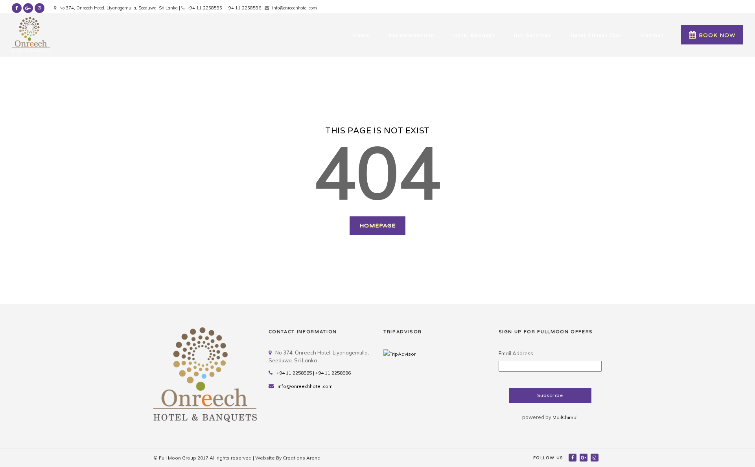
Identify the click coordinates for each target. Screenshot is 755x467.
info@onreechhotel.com (305, 386)
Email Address (516, 353)
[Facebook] (573, 457)
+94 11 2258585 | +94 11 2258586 (313, 373)
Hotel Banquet (474, 35)
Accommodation (412, 35)
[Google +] (584, 457)
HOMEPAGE (377, 225)
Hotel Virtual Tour (596, 35)
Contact (652, 35)
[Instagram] (595, 457)
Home (361, 35)
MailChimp (564, 417)
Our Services (533, 35)
